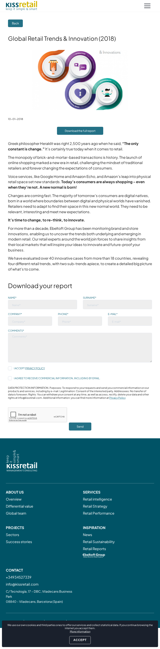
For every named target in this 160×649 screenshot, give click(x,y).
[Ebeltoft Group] (118, 555)
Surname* (89, 297)
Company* (15, 314)
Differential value (19, 506)
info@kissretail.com (22, 584)
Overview (13, 499)
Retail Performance (98, 513)
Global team (16, 513)
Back (15, 23)
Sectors (12, 534)
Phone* (63, 314)
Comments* (16, 330)
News (87, 534)
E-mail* (112, 314)
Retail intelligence (97, 499)
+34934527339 (18, 577)
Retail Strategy (95, 506)
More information (80, 631)
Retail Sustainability (99, 541)
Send (80, 426)
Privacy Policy (35, 368)
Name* (12, 297)
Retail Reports (94, 548)
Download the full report (80, 130)
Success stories (19, 541)
